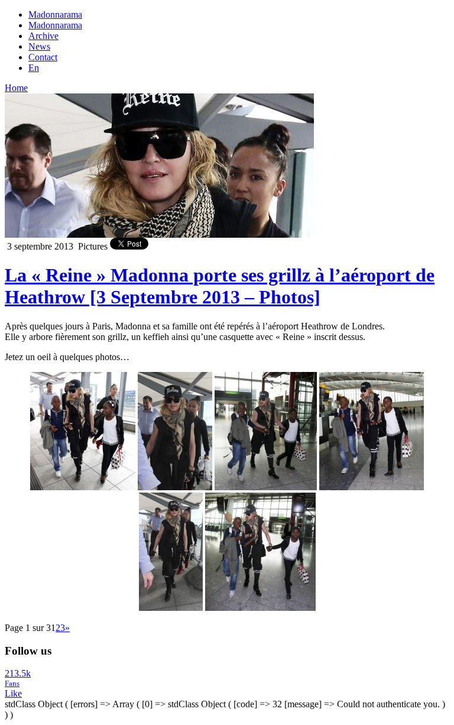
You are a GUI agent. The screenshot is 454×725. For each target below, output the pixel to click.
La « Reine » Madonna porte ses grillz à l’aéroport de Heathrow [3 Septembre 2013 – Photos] (219, 286)
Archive (43, 36)
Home (16, 88)
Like (13, 693)
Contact (42, 57)
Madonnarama (55, 14)
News (39, 46)
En (33, 68)
